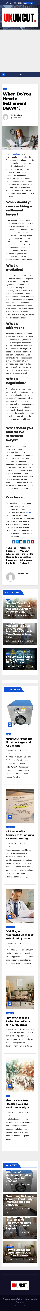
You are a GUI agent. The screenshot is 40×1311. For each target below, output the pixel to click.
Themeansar (20, 1302)
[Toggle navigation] (20, 74)
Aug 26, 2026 (13, 750)
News (5, 89)
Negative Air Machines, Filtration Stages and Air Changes (19, 742)
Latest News (10, 827)
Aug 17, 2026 (13, 1029)
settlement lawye (14, 154)
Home (15, 1306)
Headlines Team (26, 615)
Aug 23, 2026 (13, 943)
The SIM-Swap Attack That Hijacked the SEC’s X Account (19, 659)
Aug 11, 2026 (12, 1112)
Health (8, 734)
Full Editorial (27, 1029)
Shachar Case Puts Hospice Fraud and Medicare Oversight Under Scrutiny (18, 607)
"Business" (9, 1013)
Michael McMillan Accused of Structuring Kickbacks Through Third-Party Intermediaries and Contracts (20, 1197)
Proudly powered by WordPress (13, 1299)
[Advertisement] (20, 51)
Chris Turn (18, 115)
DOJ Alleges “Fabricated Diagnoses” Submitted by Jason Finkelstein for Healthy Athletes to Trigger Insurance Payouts (18, 1218)
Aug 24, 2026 (13, 843)
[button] (36, 74)
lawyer (28, 512)
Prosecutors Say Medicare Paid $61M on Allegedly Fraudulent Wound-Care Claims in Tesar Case (19, 630)
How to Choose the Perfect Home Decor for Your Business (18, 1021)
